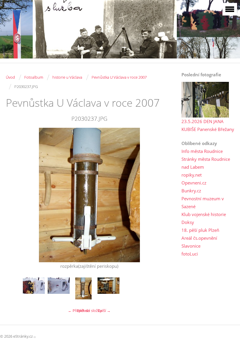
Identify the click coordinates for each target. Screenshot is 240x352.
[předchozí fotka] (15, 195)
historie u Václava (67, 77)
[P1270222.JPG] (59, 288)
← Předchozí (79, 310)
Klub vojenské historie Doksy (203, 218)
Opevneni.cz (193, 183)
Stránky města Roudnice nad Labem (205, 163)
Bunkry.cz (191, 191)
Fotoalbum (33, 77)
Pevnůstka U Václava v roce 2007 (119, 77)
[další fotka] (163, 195)
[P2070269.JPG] (108, 288)
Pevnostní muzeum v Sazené (202, 202)
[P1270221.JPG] (34, 288)
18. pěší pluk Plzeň (200, 230)
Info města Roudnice (202, 151)
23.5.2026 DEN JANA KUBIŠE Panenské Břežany (207, 125)
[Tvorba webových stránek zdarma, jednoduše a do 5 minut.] (35, 336)
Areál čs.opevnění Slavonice (199, 242)
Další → (104, 310)
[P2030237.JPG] (84, 288)
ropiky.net (191, 175)
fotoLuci (189, 254)
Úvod (10, 77)
